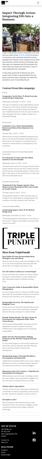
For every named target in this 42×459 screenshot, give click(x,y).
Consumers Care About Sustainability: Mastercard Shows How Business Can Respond (18, 128)
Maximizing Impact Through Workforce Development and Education (18, 357)
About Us (4, 442)
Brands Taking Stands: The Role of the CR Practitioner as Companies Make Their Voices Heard (19, 319)
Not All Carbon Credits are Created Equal (19, 272)
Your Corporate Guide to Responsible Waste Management (20, 288)
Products (4, 450)
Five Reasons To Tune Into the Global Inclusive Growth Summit (17, 159)
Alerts (3, 452)
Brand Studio (5, 455)
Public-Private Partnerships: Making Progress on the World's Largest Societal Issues (19, 338)
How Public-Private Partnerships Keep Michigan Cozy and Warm (18, 257)
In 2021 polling (24, 55)
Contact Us (5, 440)
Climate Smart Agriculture (13, 386)
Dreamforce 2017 (9, 400)
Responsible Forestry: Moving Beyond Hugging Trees (18, 303)
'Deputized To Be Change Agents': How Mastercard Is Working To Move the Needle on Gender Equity (20, 187)
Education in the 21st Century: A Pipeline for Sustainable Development (20, 372)
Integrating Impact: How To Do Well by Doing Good (18, 211)
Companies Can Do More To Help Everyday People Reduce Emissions (19, 97)
